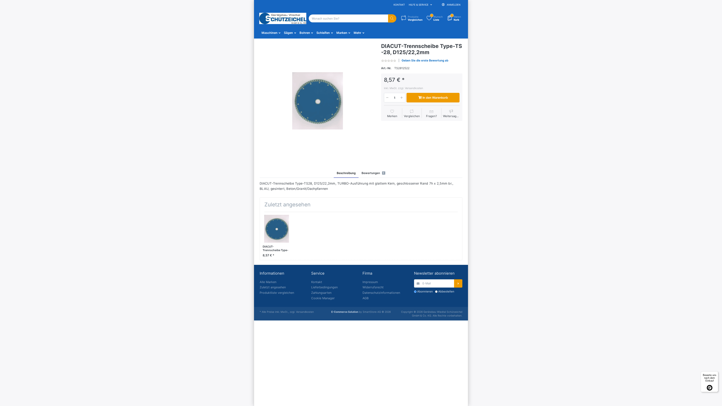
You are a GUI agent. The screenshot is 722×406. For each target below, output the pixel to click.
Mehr (358, 33)
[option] (317, 101)
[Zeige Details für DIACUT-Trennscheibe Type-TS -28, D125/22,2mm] (276, 229)
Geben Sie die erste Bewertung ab (425, 60)
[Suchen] (392, 18)
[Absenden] (458, 283)
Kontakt (399, 4)
